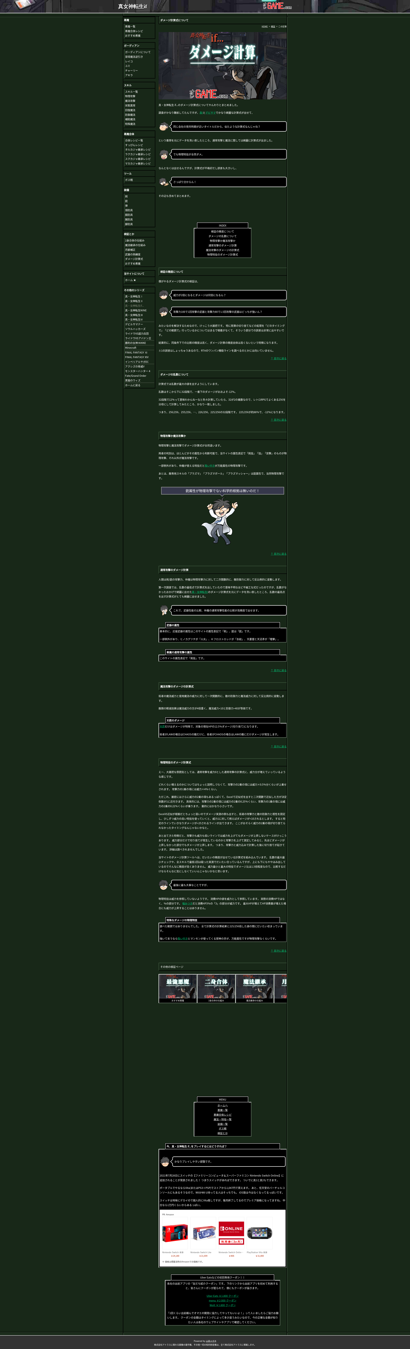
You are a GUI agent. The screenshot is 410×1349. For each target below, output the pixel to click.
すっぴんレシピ (134, 145)
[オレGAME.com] (277, 6)
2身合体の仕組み (134, 240)
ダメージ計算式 (134, 259)
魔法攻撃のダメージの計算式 (222, 250)
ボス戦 (222, 1128)
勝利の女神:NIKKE (135, 343)
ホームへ (222, 1105)
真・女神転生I (200, 592)
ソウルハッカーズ (135, 329)
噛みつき (187, 903)
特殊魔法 (130, 124)
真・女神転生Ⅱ (134, 301)
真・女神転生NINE (136, 310)
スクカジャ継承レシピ (138, 159)
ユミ (127, 66)
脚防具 (129, 224)
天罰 (162, 726)
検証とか (222, 1133)
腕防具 (129, 219)
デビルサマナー (134, 324)
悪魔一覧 (222, 1110)
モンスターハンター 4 (137, 371)
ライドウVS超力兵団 (137, 333)
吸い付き (210, 465)
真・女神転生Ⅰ (134, 296)
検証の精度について (222, 231)
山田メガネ (211, 1340)
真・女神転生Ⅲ (134, 315)
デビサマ (210, 112)
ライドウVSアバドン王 (138, 338)
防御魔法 (130, 115)
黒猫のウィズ (132, 380)
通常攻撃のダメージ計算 (223, 245)
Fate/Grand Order (135, 376)
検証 (273, 26)
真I (201, 112)
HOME (265, 26)
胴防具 (129, 215)
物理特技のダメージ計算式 (222, 254)
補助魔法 (130, 119)
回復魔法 (130, 110)
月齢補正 (130, 250)
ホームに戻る (132, 385)
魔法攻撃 (130, 101)
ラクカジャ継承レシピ (138, 154)
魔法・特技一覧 (223, 1119)
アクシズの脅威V (134, 366)
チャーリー (131, 70)
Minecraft (130, 347)
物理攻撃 (130, 96)
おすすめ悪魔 (132, 35)
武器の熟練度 (132, 254)
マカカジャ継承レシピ (138, 163)
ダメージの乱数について (223, 236)
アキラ (129, 75)
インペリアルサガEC (137, 362)
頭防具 (129, 210)
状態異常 (130, 105)
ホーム (130, 280)
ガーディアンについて (138, 52)
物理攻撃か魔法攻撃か (222, 241)
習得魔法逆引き (134, 57)
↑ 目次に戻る (279, 358)
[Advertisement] (223, 208)
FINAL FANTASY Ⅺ (136, 352)
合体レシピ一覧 (134, 140)
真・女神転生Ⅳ (134, 319)
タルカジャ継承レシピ (138, 149)
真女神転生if (132, 6)
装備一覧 (222, 1124)
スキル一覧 (131, 91)
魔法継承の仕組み (135, 245)
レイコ (129, 61)
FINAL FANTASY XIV (136, 357)
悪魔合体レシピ (223, 1115)
